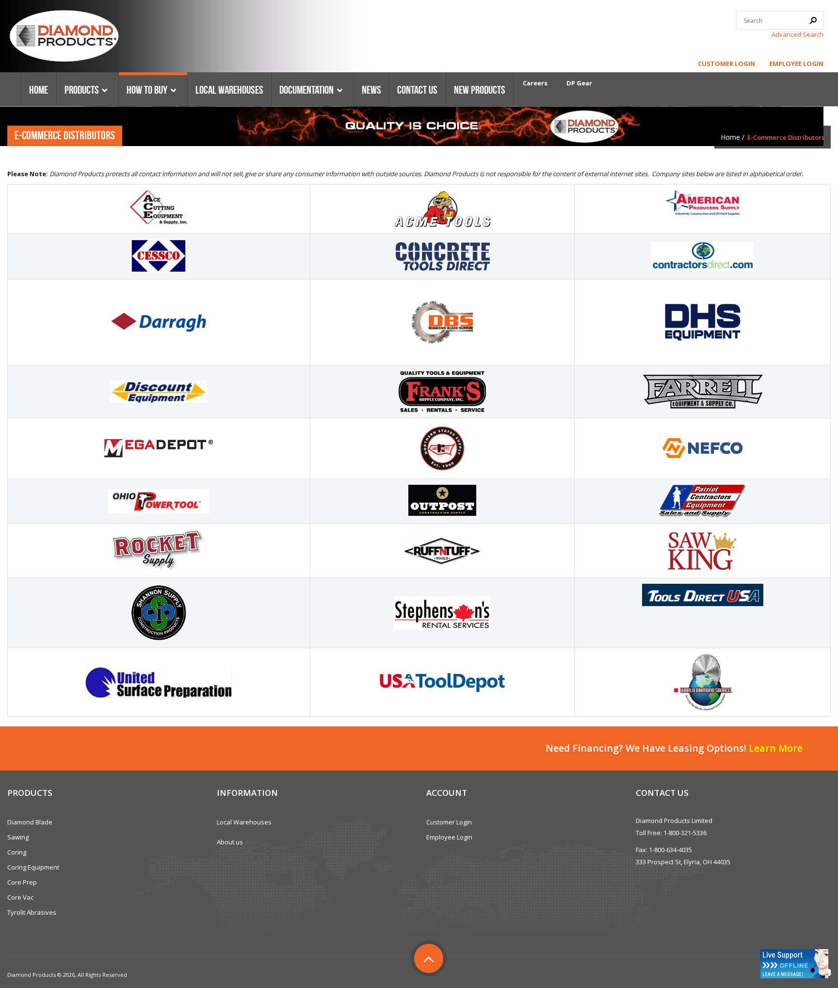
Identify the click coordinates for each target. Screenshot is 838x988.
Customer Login (726, 63)
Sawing (18, 837)
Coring (16, 852)
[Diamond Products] (64, 37)
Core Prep (22, 882)
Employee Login (796, 63)
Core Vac (20, 897)
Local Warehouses (244, 822)
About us (230, 842)
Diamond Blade (29, 822)
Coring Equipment (33, 867)
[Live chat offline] (794, 963)
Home (730, 137)
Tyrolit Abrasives (31, 912)
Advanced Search (797, 34)
